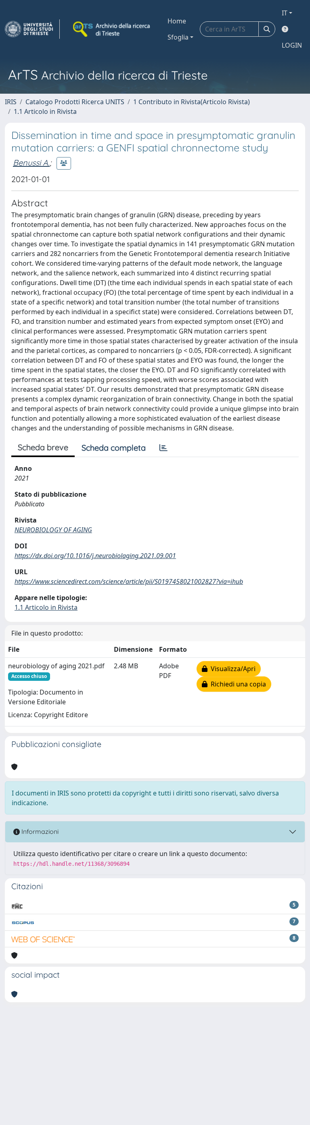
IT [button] (284, 12)
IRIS (11, 101)
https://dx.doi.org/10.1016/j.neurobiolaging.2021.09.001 (95, 555)
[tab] (163, 447)
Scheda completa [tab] (114, 448)
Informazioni (39, 831)
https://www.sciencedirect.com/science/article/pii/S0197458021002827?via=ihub (129, 581)
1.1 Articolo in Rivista (45, 111)
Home (177, 21)
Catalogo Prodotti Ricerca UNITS (74, 101)
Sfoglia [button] (178, 37)
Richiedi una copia (236, 684)
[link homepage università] (112, 29)
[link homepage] (32, 29)
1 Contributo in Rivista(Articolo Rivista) (191, 101)
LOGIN (292, 45)
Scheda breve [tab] (43, 447)
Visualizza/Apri (231, 668)
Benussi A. (31, 162)
